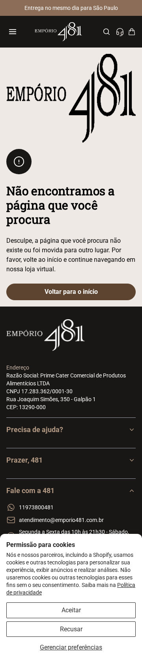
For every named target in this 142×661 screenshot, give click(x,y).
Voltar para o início (71, 291)
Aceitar (71, 610)
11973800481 (36, 507)
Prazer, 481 (24, 460)
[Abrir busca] (106, 32)
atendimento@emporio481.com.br (61, 520)
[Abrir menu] (12, 31)
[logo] (58, 31)
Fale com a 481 (30, 490)
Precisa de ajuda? (34, 429)
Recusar (71, 629)
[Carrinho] (132, 32)
